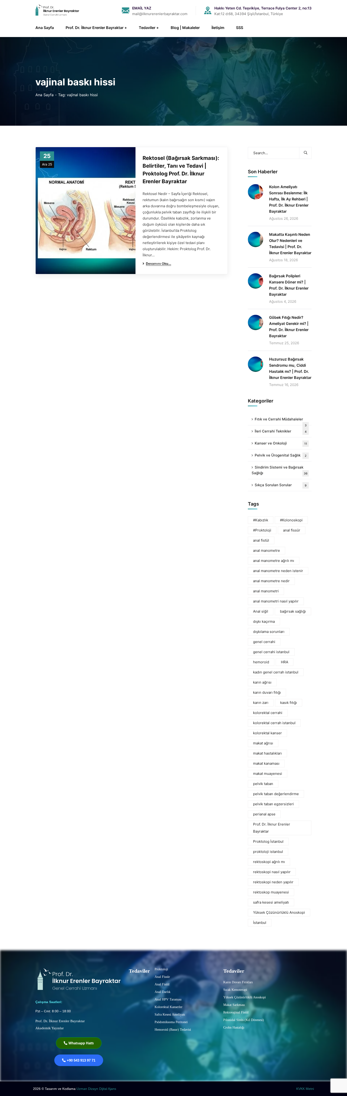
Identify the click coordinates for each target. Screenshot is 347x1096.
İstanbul (259, 922)
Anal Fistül (162, 984)
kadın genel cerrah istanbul (275, 672)
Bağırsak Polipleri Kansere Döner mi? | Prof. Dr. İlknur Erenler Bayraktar (289, 285)
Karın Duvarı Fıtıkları (238, 982)
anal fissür (291, 530)
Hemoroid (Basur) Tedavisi (173, 1029)
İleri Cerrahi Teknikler (281, 431)
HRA (284, 662)
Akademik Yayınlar (49, 1028)
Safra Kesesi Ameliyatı (170, 1014)
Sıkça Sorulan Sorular (281, 485)
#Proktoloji (262, 530)
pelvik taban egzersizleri (273, 804)
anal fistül (261, 540)
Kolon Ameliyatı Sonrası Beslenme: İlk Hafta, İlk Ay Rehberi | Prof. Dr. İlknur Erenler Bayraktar (289, 199)
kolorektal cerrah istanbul (274, 723)
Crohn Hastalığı (233, 1027)
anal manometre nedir (271, 581)
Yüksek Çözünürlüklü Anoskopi (279, 912)
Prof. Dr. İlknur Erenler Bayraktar (271, 828)
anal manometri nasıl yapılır (276, 601)
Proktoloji (161, 969)
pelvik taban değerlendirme (276, 794)
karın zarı (260, 702)
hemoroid (261, 662)
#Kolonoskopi (291, 520)
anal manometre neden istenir (278, 571)
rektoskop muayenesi (271, 892)
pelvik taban (263, 783)
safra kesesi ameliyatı (271, 902)
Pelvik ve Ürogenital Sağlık (280, 455)
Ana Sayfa (44, 94)
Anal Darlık (162, 992)
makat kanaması (266, 763)
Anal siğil (260, 611)
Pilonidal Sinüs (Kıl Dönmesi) (243, 1020)
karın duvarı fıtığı (267, 692)
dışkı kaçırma (264, 621)
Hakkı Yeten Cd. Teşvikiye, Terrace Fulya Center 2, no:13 (263, 8)
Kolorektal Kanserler (168, 1007)
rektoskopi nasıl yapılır (272, 872)
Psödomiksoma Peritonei (171, 1022)
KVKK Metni (305, 1089)
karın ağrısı (262, 682)
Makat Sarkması (234, 1005)
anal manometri (266, 591)
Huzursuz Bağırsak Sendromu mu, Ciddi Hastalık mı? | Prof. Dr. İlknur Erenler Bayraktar (290, 368)
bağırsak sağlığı (293, 611)
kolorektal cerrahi (267, 712)
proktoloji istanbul (268, 851)
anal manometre (266, 550)
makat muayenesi (267, 773)
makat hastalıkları (267, 753)
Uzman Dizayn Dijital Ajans (96, 1089)
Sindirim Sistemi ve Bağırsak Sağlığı (280, 470)
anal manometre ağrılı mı (273, 560)
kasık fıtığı (288, 702)
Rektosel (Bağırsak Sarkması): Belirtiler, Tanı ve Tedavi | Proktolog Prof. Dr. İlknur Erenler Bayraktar (181, 169)
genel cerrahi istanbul (271, 652)
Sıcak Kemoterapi (235, 990)
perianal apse (264, 814)
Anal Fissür (162, 977)
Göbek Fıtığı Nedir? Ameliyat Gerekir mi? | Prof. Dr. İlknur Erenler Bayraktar (289, 326)
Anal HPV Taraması (168, 999)
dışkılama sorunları (268, 631)
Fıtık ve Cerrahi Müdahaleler (281, 421)
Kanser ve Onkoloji (281, 443)
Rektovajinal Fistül (236, 1012)
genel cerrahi (264, 641)
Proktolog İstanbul (268, 841)
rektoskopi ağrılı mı (269, 861)
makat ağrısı (263, 743)
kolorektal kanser (267, 733)
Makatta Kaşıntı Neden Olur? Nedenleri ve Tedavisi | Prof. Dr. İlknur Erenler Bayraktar (290, 243)
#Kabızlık (260, 520)
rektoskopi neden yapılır (273, 882)
